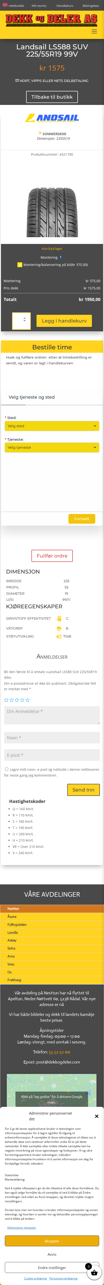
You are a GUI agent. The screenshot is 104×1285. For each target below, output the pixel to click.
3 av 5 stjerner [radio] (17, 700)
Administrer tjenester (21, 1228)
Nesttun (13, 908)
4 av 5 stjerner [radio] (22, 700)
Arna (11, 956)
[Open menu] (94, 31)
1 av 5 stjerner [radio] (6, 700)
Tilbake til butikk (52, 97)
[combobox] (49, 426)
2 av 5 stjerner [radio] (11, 700)
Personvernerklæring (63, 1278)
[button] (96, 1116)
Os (9, 972)
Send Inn (84, 790)
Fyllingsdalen (17, 924)
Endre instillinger (52, 1267)
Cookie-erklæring (35, 1278)
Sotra (11, 948)
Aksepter (52, 1241)
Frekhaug (14, 980)
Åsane (11, 916)
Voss (10, 964)
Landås (12, 932)
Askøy (11, 940)
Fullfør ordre (52, 556)
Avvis (52, 1254)
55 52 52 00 (59, 1052)
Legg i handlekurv (64, 321)
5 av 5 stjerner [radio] (27, 700)
